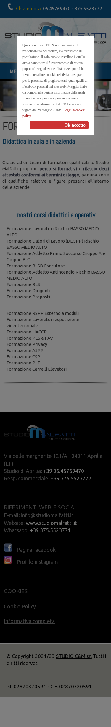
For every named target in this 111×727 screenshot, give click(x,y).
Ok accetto (75, 124)
